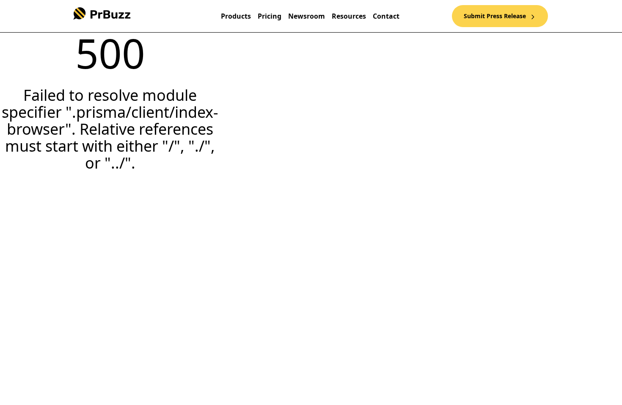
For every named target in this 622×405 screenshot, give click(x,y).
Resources (349, 16)
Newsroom (306, 16)
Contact (386, 16)
